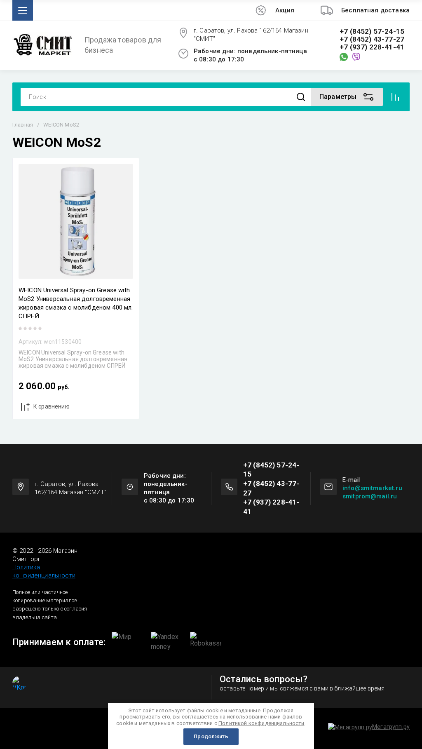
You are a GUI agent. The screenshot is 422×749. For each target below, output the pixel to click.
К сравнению (51, 406)
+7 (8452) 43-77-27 (372, 39)
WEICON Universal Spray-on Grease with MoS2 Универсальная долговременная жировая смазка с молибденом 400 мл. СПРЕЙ (76, 303)
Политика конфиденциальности (43, 571)
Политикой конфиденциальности (261, 723)
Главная (22, 125)
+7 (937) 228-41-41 (372, 47)
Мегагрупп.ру (391, 726)
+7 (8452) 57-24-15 (372, 31)
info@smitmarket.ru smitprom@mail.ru (372, 492)
